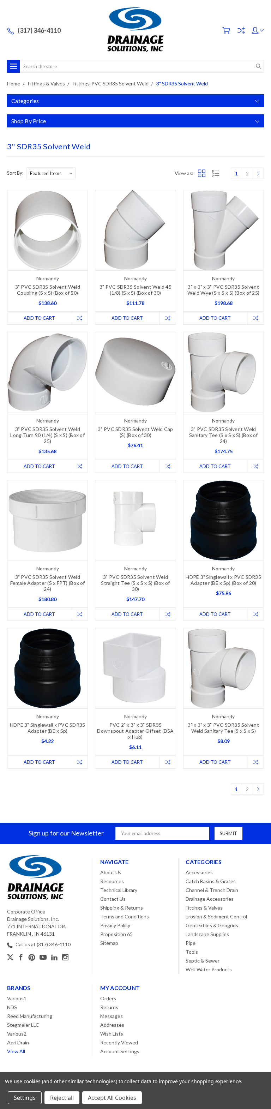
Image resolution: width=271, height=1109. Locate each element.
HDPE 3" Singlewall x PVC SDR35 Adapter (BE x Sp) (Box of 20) (223, 580)
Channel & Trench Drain (212, 890)
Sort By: (15, 173)
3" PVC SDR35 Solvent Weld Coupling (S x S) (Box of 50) (47, 290)
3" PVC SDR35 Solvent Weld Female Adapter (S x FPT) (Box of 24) (47, 583)
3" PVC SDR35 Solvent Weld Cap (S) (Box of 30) (135, 432)
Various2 (16, 1034)
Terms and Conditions (124, 916)
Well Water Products (209, 969)
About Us (110, 872)
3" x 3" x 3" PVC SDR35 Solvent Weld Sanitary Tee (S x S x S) (223, 728)
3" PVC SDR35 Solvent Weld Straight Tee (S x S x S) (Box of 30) (135, 583)
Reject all (62, 1098)
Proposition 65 (116, 934)
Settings (25, 1098)
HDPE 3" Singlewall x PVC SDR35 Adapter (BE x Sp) (47, 728)
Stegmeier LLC (23, 1025)
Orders (108, 998)
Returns (109, 1007)
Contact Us (113, 899)
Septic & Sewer (202, 961)
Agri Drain (18, 1042)
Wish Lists (111, 1034)
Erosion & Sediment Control (216, 916)
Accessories (199, 872)
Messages (111, 1016)
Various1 (16, 998)
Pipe (190, 943)
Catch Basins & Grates (211, 881)
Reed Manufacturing (29, 1016)
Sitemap (109, 943)
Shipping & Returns (121, 908)
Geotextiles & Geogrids (212, 925)
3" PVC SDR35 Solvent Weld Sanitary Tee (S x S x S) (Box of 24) (223, 435)
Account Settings (119, 1051)
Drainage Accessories (210, 899)
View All (16, 1051)
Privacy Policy (115, 925)
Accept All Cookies (112, 1098)
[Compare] (241, 30)
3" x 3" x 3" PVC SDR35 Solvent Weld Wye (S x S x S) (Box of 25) (223, 290)
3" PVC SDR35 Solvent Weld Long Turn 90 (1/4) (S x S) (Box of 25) (47, 435)
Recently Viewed (119, 1042)
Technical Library (118, 890)
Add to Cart (39, 318)
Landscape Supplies (207, 934)
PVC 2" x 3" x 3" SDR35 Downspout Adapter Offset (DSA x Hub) (135, 731)
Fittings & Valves (204, 908)
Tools (192, 952)
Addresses (112, 1025)
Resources (112, 881)
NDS (12, 1007)
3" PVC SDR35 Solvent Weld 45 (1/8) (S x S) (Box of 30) (135, 290)
